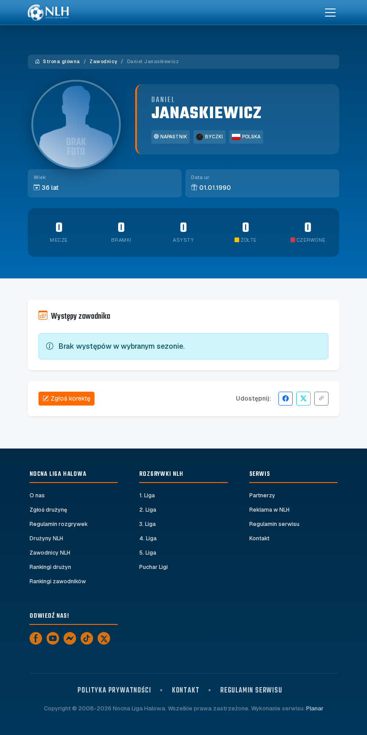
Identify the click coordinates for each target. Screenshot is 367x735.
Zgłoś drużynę (48, 509)
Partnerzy (262, 495)
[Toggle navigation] (330, 12)
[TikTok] (87, 638)
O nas (37, 495)
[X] (104, 638)
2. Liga (147, 509)
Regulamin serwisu (274, 524)
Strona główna (61, 61)
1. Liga (147, 495)
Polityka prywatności (114, 690)
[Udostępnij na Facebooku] (285, 399)
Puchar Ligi (153, 567)
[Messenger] (70, 638)
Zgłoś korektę (70, 398)
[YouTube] (53, 638)
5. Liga (147, 552)
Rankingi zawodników (58, 581)
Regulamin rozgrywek (59, 524)
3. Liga (147, 524)
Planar (315, 708)
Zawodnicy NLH (50, 552)
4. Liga (148, 538)
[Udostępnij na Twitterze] (303, 399)
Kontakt (259, 538)
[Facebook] (36, 638)
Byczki (214, 137)
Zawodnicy (103, 61)
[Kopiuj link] (321, 399)
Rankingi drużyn (50, 567)
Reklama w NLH (269, 509)
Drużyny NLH (46, 538)
